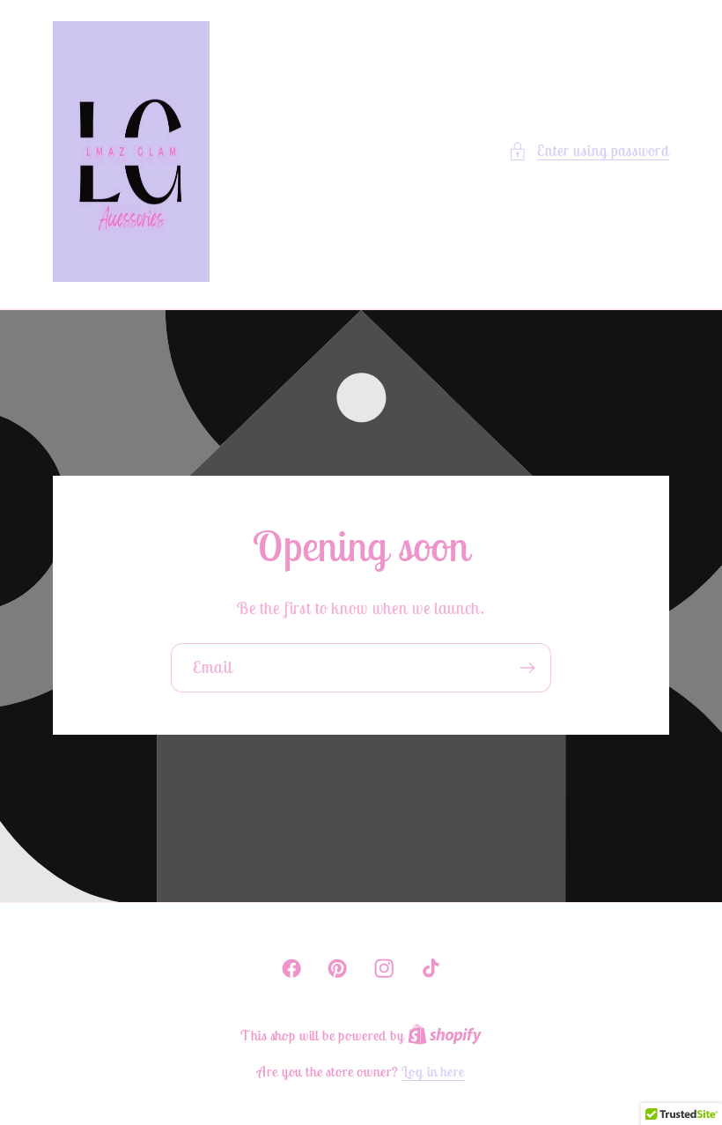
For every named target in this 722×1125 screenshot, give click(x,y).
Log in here (433, 1071)
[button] (588, 151)
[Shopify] (445, 1035)
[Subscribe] (527, 668)
